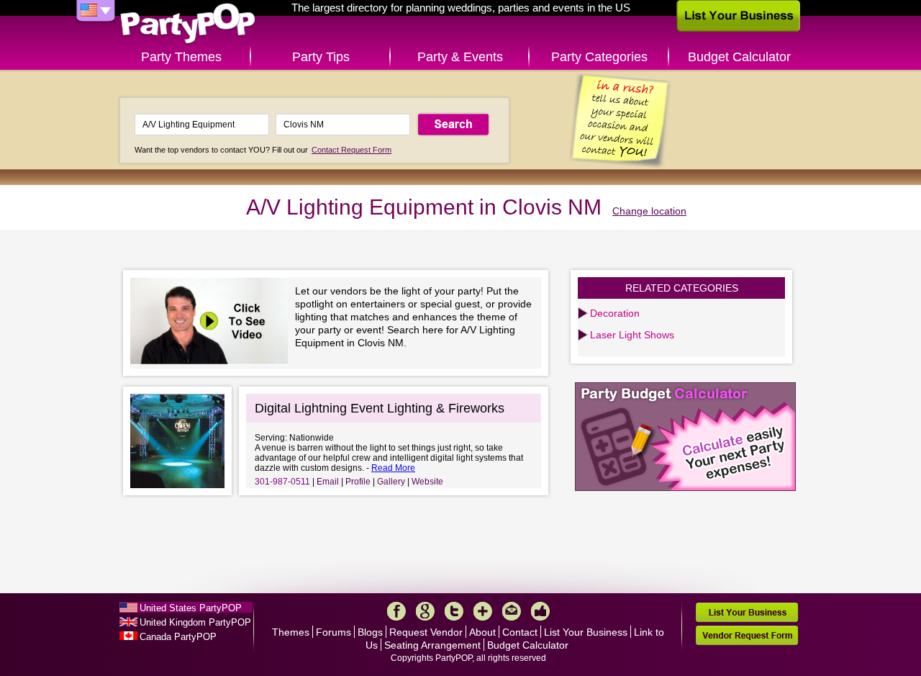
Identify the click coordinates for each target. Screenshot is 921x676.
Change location (649, 211)
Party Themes (181, 57)
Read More (393, 468)
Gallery (391, 482)
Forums (333, 632)
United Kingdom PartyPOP (195, 622)
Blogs (370, 632)
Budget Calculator (739, 57)
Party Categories (599, 57)
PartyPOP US (187, 24)
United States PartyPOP (191, 608)
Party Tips (321, 57)
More (482, 611)
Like (540, 611)
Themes (290, 632)
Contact (519, 632)
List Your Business (585, 632)
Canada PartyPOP (178, 636)
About (482, 632)
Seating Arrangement (432, 645)
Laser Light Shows (632, 335)
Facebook (396, 611)
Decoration (615, 313)
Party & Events (460, 57)
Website (427, 482)
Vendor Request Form (747, 635)
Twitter (454, 611)
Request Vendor (426, 632)
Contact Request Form (351, 149)
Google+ (425, 611)
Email (328, 482)
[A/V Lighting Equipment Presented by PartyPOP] (212, 323)
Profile (358, 482)
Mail (511, 611)
